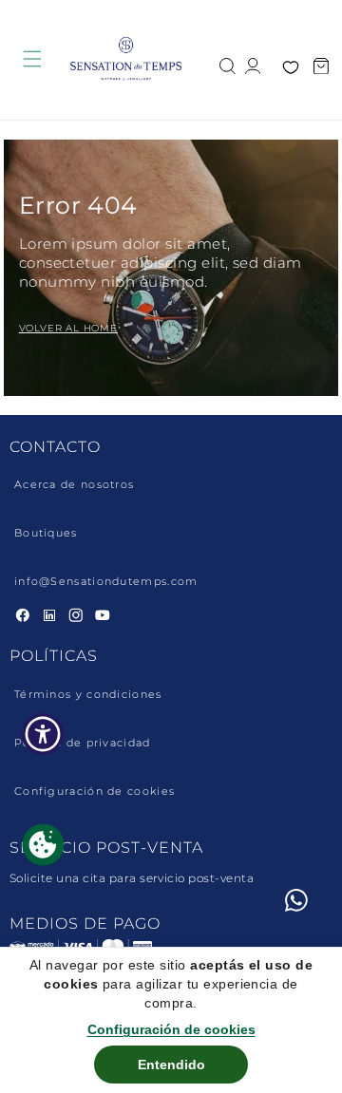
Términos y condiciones (88, 694)
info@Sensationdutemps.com (106, 581)
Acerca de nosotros (74, 485)
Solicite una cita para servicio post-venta (132, 878)
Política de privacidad (82, 743)
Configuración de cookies (94, 791)
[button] (227, 63)
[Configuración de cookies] (43, 844)
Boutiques (46, 533)
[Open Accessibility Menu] (43, 734)
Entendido (171, 1064)
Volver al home (68, 328)
